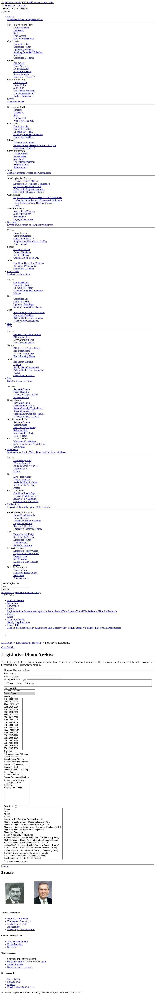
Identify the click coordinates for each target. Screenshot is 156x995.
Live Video (18, 460)
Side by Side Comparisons (26, 320)
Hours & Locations (37, 627)
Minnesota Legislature (15, 5)
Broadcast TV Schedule (24, 266)
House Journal (20, 82)
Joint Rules (18, 88)
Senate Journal (20, 153)
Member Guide (20, 542)
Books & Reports (15, 600)
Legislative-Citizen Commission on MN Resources (37, 197)
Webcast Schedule (22, 463)
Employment (19, 36)
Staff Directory (55, 627)
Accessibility (19, 216)
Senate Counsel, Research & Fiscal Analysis (34, 145)
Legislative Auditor (22, 523)
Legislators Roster (22, 540)
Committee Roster (22, 46)
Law (9, 378)
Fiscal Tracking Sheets (24, 342)
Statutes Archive (21, 397)
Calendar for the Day (23, 238)
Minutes (17, 55)
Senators (17, 109)
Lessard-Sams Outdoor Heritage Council (33, 203)
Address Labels (20, 164)
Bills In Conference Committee (28, 318)
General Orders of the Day (26, 257)
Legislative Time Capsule (25, 561)
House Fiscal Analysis (24, 515)
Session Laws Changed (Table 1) (29, 414)
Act (32, 340)
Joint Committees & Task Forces (29, 312)
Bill (27, 340)
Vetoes (16, 372)
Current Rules (20, 424)
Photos (16, 471)
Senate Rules (19, 156)
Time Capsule (69, 611)
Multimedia (12, 449)
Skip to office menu (31, 2)
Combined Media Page (24, 493)
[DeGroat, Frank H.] (19, 691)
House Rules (19, 85)
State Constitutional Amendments (29, 444)
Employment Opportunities (108, 627)
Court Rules (19, 446)
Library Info (13, 625)
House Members (21, 27)
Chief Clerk (19, 63)
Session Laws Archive (24, 411)
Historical (12, 608)
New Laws (18, 575)
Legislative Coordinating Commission (31, 183)
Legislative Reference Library (27, 186)
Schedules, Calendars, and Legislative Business (30, 225)
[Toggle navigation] (2, 12)
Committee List (20, 44)
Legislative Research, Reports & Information (28, 507)
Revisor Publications (23, 526)
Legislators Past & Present (26, 553)
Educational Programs (24, 90)
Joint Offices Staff (22, 214)
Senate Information (22, 545)
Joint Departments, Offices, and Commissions (29, 172)
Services (66, 627)
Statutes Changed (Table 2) (26, 416)
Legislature (12, 611)
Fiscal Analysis (20, 66)
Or (20, 683)
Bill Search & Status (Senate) (27, 348)
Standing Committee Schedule (28, 52)
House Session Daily (23, 534)
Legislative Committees (18, 274)
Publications (13, 504)
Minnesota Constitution (24, 441)
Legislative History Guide (25, 550)
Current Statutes (21, 392)
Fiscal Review (20, 570)
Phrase (30, 683)
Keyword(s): (10, 673)
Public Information (22, 71)
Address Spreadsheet (23, 96)
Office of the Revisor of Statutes (28, 192)
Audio (28, 460)
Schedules (12, 222)
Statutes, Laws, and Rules (19, 381)
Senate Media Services (24, 485)
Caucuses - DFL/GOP (24, 77)
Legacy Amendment (23, 219)
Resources (25, 622)
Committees (13, 271)
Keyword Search (21, 389)
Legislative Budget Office (25, 181)
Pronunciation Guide (23, 93)
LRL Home (6, 642)
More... (16, 205)
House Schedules (21, 233)
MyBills (17, 364)
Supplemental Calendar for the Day (30, 241)
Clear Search (7, 647)
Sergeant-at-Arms (21, 74)
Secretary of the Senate (24, 142)
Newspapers (13, 606)
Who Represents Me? (23, 38)
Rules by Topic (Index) (24, 427)
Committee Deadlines (23, 57)
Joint (9, 170)
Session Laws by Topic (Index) (28, 408)
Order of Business (22, 235)
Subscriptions (19, 167)
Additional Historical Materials (102, 611)
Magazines (12, 603)
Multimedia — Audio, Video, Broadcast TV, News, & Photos (36, 452)
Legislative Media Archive (26, 496)
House (10, 16)
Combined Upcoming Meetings (28, 263)
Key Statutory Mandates (82, 627)
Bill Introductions (21, 337)
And (11, 683)
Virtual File (81, 611)
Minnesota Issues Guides (25, 572)
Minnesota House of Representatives (25, 19)
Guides (10, 614)
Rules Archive (20, 430)
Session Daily (20, 468)
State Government (27, 611)
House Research (21, 68)
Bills (9, 323)
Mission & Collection (17, 627)
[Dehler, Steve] (19, 693)
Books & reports (21, 578)
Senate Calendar (21, 255)
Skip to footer (47, 2)
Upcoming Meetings (23, 49)
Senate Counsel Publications (27, 520)
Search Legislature (10, 8)
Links (10, 617)
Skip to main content (11, 2)
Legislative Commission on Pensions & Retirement (37, 200)
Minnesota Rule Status (24, 433)
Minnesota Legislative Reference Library (21, 592)
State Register (20, 435)
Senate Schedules (21, 249)
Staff (15, 33)
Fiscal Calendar (20, 244)
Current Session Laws (24, 375)
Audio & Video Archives (25, 466)
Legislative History (16, 619)
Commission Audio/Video (25, 501)
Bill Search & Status (23, 361)
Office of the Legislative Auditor (29, 189)
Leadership (18, 30)
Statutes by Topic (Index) (25, 394)
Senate (10, 99)
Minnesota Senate (15, 101)
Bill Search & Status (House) (27, 334)
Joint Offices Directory (24, 211)
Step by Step (13, 622)
